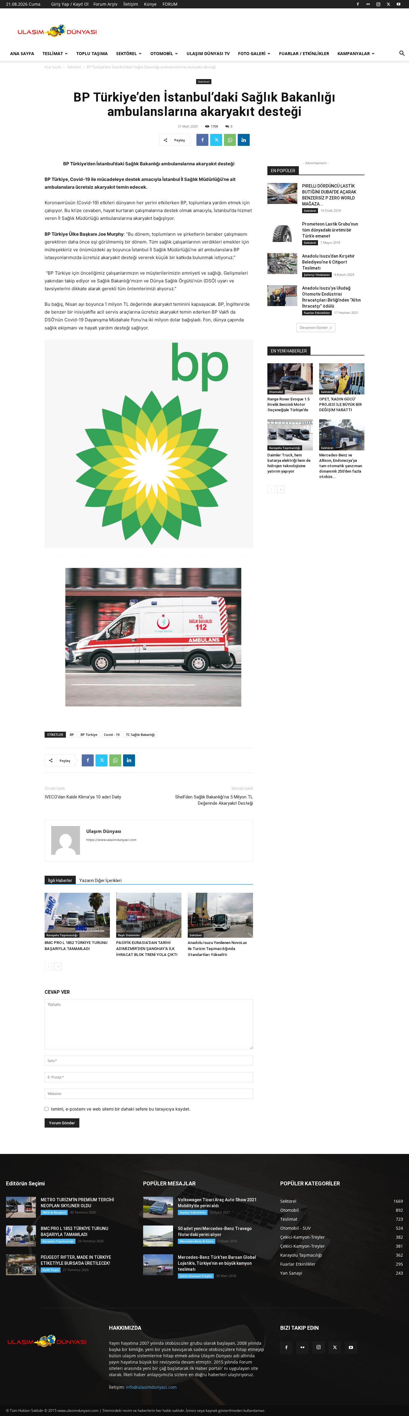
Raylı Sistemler (129, 935)
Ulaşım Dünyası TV (208, 53)
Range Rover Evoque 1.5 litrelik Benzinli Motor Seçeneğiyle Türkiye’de (288, 404)
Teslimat (53, 53)
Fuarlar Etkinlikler (317, 313)
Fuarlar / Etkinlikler (304, 53)
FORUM (170, 4)
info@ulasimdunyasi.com (151, 1387)
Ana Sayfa (22, 53)
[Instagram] (378, 4)
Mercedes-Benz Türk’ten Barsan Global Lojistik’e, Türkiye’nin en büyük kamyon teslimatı (217, 1263)
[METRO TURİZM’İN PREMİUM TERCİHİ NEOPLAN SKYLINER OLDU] (21, 1207)
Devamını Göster (314, 327)
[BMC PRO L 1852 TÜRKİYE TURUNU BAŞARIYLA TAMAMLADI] (77, 915)
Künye (150, 4)
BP (72, 734)
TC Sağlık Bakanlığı (140, 734)
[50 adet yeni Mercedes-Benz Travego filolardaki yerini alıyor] (158, 1236)
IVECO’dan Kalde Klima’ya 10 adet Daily (83, 797)
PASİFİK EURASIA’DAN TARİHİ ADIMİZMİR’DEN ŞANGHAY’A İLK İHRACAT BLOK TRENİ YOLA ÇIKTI (147, 948)
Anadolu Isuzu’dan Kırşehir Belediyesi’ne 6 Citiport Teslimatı (328, 262)
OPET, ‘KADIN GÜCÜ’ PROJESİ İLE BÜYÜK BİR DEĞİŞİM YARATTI (340, 404)
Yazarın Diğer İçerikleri (100, 880)
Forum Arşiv (105, 4)
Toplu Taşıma (92, 53)
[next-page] (58, 966)
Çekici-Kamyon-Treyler (196, 1276)
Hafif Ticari (51, 1270)
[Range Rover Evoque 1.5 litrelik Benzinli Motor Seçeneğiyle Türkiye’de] (290, 378)
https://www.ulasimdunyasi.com (111, 840)
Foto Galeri (252, 53)
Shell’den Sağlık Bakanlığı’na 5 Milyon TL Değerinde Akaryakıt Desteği (214, 800)
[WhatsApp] (230, 140)
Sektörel (126, 53)
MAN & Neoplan (54, 1212)
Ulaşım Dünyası (103, 831)
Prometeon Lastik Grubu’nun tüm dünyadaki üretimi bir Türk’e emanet (330, 230)
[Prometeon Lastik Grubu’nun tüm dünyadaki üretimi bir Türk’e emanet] (282, 231)
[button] (402, 54)
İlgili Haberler (60, 880)
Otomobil (161, 53)
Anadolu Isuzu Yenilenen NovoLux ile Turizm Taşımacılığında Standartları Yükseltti (217, 948)
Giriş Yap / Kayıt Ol (70, 4)
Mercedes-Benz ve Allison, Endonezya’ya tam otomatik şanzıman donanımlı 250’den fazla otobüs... (340, 466)
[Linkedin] (244, 140)
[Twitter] (388, 4)
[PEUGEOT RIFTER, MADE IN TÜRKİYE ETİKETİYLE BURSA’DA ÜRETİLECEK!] (21, 1264)
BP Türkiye (89, 734)
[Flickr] (367, 4)
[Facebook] (357, 4)
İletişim (130, 4)
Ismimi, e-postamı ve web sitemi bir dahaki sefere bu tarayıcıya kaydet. (120, 1108)
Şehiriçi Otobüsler (317, 275)
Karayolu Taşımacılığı (62, 935)
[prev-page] (48, 966)
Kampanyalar (353, 53)
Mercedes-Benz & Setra (196, 1241)
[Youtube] (398, 4)
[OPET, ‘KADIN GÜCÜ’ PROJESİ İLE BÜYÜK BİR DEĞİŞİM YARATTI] (342, 378)
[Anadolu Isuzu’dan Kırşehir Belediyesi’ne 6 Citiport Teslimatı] (282, 263)
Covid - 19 (111, 734)
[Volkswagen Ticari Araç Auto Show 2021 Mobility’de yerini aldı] (158, 1207)
